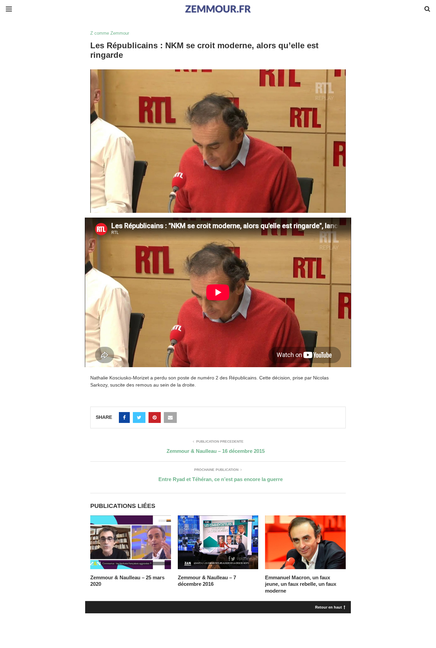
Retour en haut (328, 607)
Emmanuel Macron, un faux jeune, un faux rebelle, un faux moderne (300, 584)
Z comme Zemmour (109, 33)
